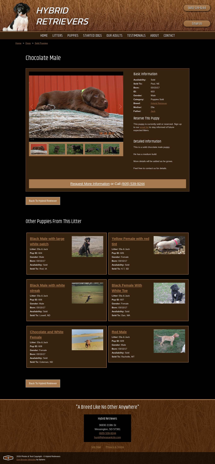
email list (144, 127)
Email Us (197, 23)
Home (18, 43)
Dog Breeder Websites (26, 460)
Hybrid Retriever (159, 103)
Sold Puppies (41, 43)
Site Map (96, 447)
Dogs (28, 43)
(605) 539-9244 (197, 8)
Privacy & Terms (115, 447)
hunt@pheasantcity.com (107, 437)
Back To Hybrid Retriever (43, 201)
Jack (153, 111)
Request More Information (90, 184)
